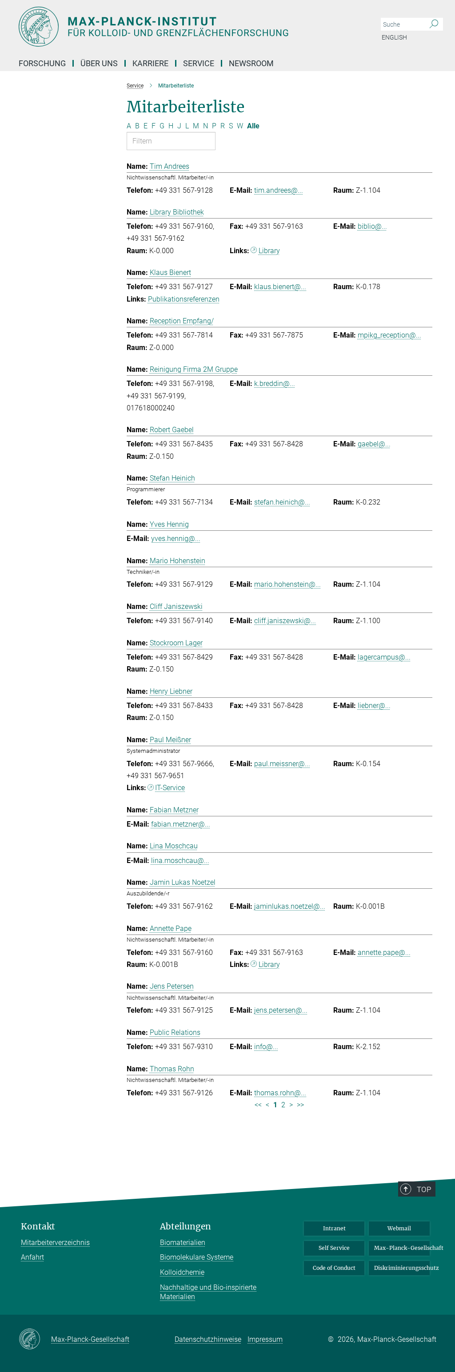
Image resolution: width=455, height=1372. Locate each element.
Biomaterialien (182, 1242)
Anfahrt (32, 1257)
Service (198, 63)
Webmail (399, 1228)
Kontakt (38, 1226)
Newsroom (251, 63)
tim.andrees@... (278, 190)
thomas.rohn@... (280, 1093)
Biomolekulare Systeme (196, 1257)
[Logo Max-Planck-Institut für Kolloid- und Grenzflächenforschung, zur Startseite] (185, 27)
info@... (266, 1046)
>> (300, 1105)
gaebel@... (374, 444)
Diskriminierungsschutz (402, 1268)
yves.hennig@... (175, 538)
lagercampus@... (384, 657)
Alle (253, 126)
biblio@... (372, 226)
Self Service (334, 1248)
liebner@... (374, 705)
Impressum (265, 1339)
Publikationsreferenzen (184, 299)
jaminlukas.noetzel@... (289, 906)
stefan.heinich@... (282, 502)
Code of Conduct (334, 1268)
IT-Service (170, 787)
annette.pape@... (384, 952)
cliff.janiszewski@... (285, 620)
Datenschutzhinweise (208, 1339)
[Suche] (434, 24)
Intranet (334, 1228)
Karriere (150, 63)
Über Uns (99, 63)
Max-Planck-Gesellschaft (402, 1248)
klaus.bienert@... (280, 286)
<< (258, 1105)
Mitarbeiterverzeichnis (55, 1242)
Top (424, 1189)
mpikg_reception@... (389, 335)
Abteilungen (185, 1226)
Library (269, 251)
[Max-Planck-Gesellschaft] (35, 1339)
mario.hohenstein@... (287, 584)
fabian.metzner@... (180, 824)
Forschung (42, 63)
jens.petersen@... (280, 1010)
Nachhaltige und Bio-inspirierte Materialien (208, 1292)
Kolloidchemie (182, 1272)
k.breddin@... (274, 383)
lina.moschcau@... (180, 860)
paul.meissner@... (282, 764)
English (394, 37)
